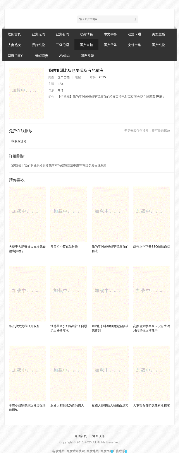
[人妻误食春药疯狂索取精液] (151, 373)
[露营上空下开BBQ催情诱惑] (151, 214)
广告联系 (119, 451)
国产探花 (87, 55)
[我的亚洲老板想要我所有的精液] (26, 93)
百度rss (105, 451)
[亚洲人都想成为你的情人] (69, 373)
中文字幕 (110, 34)
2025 (102, 77)
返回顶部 (98, 436)
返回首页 (14, 34)
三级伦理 (62, 44)
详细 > (160, 96)
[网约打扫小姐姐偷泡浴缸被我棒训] (110, 293)
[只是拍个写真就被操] (69, 214)
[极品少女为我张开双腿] (27, 293)
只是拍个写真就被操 (64, 246)
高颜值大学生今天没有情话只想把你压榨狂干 (151, 328)
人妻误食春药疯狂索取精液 (151, 405)
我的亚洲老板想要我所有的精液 (22, 141)
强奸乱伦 (38, 44)
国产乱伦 (158, 44)
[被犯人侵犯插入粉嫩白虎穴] (110, 373)
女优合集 (134, 44)
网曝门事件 (16, 55)
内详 (60, 83)
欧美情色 (86, 34)
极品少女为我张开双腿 (24, 326)
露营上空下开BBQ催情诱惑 (151, 246)
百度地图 (92, 451)
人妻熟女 (14, 44)
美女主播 (158, 34)
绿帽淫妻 (41, 55)
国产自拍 (86, 44)
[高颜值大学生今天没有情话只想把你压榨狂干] (151, 293)
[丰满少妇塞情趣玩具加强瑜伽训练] (27, 373)
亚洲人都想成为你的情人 (67, 405)
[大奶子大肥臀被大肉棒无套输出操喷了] (27, 214)
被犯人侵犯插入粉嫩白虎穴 (110, 405)
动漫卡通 (134, 34)
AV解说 (64, 55)
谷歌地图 (58, 451)
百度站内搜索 (75, 451)
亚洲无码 (38, 34)
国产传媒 (110, 44)
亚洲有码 (62, 34)
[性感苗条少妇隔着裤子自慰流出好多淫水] (69, 293)
